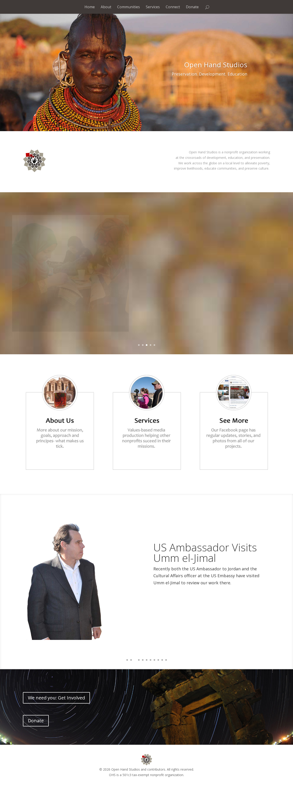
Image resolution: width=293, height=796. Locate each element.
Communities (128, 6)
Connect (173, 6)
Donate (192, 6)
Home (89, 6)
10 (162, 660)
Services (153, 6)
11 (166, 660)
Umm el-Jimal (184, 245)
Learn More (171, 285)
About (106, 6)
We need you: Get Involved (56, 698)
